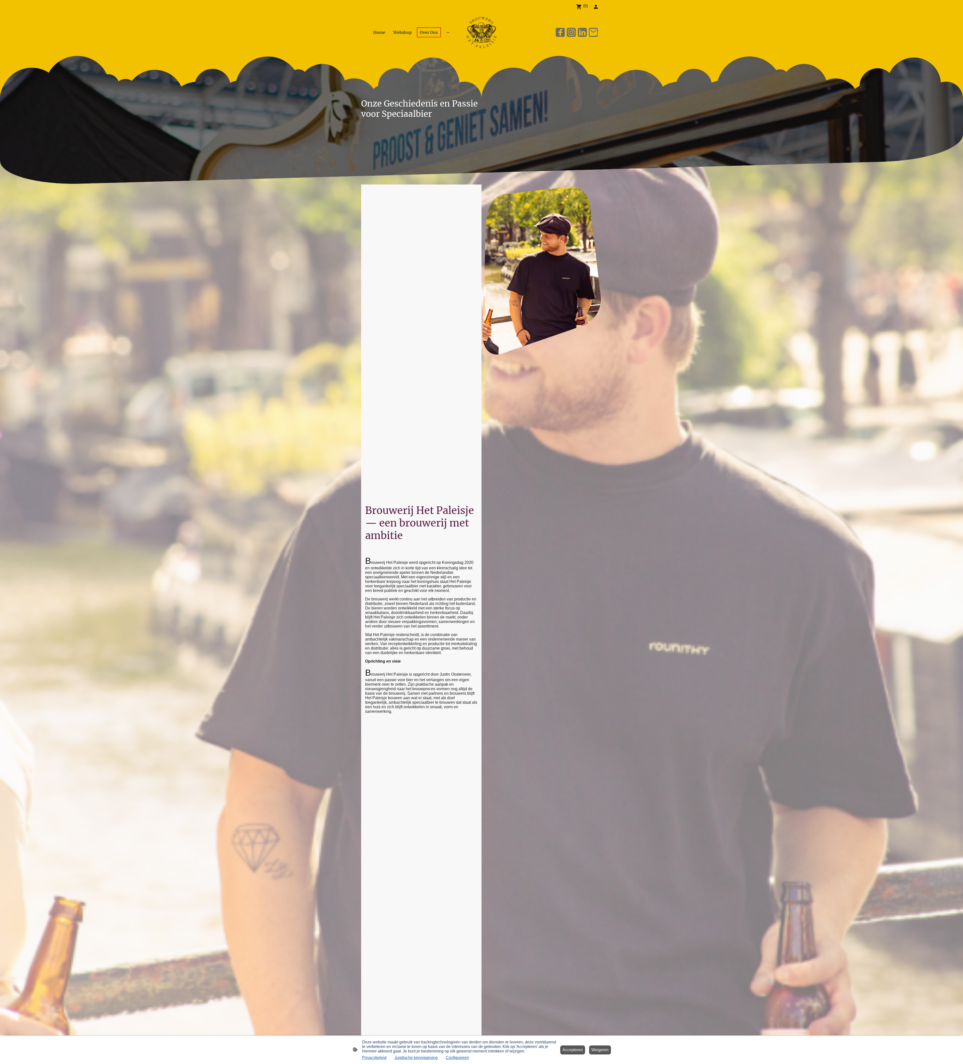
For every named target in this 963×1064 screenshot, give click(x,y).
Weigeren (600, 1050)
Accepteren (573, 1050)
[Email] (593, 32)
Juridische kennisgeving (416, 1057)
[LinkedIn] (582, 32)
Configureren (457, 1057)
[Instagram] (571, 32)
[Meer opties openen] (448, 32)
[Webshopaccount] (596, 7)
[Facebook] (560, 32)
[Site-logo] (481, 32)
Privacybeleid (374, 1057)
